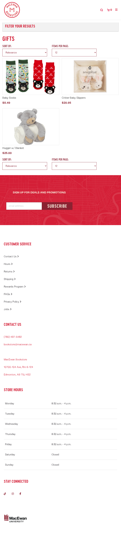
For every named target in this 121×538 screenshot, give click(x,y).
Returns (8, 271)
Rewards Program (14, 286)
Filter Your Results (20, 26)
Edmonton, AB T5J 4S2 (17, 374)
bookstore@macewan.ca (18, 344)
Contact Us (10, 256)
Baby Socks (9, 97)
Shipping (9, 279)
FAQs (7, 294)
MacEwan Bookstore (15, 359)
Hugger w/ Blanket (13, 148)
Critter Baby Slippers (74, 97)
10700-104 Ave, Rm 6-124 (18, 367)
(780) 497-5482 (13, 337)
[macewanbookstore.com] (11, 10)
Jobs (7, 309)
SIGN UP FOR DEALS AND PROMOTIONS (39, 192)
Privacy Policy (12, 301)
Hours (7, 264)
